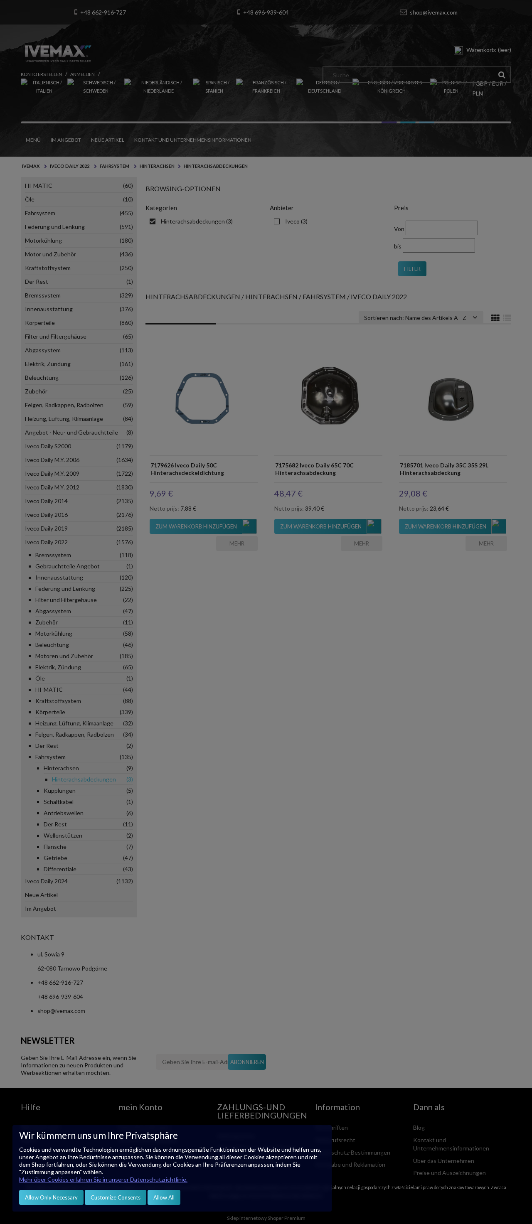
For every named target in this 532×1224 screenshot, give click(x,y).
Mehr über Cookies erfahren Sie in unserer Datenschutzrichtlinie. (103, 1179)
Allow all (164, 1197)
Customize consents (115, 1197)
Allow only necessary (51, 1197)
